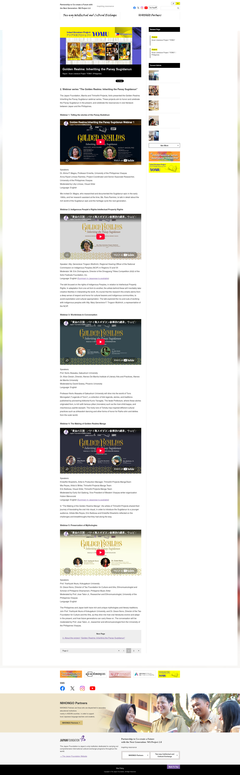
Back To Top (173, 767)
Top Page (152, 7)
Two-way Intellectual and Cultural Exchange (164, 755)
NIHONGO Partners (70, 722)
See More (164, 145)
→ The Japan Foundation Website (73, 756)
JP (173, 3)
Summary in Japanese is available (93, 278)
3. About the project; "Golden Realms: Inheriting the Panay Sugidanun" (93, 637)
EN (178, 3)
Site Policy (120, 768)
